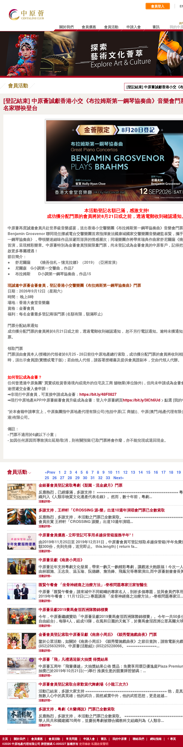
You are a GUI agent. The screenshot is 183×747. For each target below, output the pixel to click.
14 (140, 472)
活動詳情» (45, 501)
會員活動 (54, 738)
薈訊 (104, 738)
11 (118, 472)
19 (179, 472)
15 (148, 472)
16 (156, 472)
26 (54, 477)
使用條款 (85, 744)
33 (108, 477)
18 (171, 472)
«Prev (50, 472)
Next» (118, 477)
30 (85, 477)
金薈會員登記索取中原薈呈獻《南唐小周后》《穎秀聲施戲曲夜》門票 (98, 634)
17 (163, 472)
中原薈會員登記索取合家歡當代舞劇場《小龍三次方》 (84, 684)
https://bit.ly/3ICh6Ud (141, 400)
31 (93, 477)
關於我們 (19, 738)
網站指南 (156, 738)
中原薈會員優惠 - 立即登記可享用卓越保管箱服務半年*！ (87, 535)
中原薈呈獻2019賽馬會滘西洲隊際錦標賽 (73, 609)
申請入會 (89, 738)
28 (70, 477)
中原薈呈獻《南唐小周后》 (61, 559)
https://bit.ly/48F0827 (98, 394)
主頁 (5, 738)
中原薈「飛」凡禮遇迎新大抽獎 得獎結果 (73, 659)
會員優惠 (37, 738)
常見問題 (71, 738)
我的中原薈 (119, 738)
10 (110, 472)
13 (133, 472)
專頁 (173, 738)
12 (125, 472)
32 (100, 477)
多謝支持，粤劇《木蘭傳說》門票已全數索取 (77, 709)
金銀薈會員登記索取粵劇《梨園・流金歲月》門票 (80, 485)
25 (47, 477)
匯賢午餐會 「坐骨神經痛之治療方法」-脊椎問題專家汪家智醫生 (93, 584)
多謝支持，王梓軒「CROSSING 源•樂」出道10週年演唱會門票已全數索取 (102, 510)
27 (62, 477)
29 (77, 477)
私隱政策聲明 (99, 744)
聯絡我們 (138, 738)
